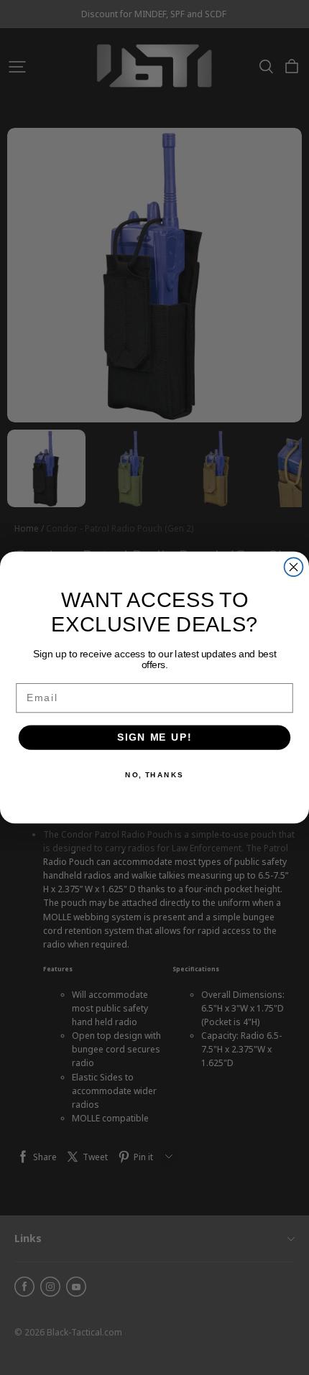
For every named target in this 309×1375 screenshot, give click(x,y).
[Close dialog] (294, 566)
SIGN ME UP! (154, 737)
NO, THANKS (154, 774)
